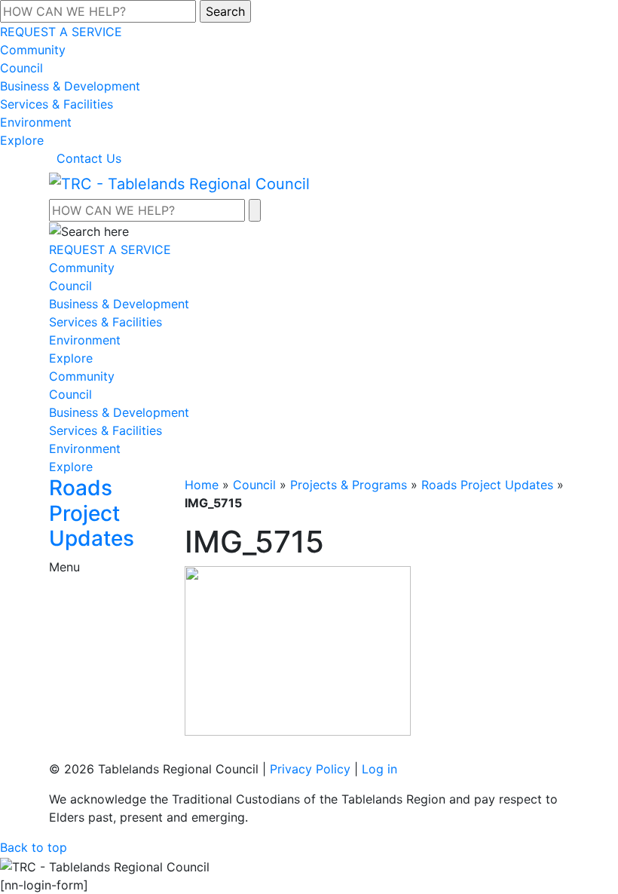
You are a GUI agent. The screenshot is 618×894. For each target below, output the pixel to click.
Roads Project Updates (487, 484)
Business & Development (70, 85)
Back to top (33, 847)
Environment (36, 122)
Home (202, 484)
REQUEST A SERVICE (61, 31)
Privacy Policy (310, 768)
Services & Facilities (56, 104)
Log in (379, 768)
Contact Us (89, 158)
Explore (22, 140)
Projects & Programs (348, 484)
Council (21, 67)
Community (33, 49)
